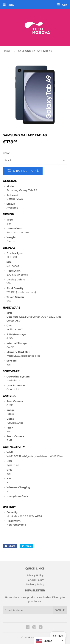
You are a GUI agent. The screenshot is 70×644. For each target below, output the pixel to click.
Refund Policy (35, 579)
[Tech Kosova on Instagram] (34, 627)
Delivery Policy (35, 584)
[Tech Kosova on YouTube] (41, 627)
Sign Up (60, 610)
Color (6, 153)
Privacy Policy (35, 575)
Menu (11, 4)
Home (6, 50)
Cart (64, 4)
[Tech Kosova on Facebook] (28, 627)
